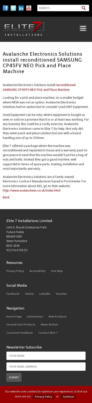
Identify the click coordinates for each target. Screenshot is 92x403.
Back (6, 197)
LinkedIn (44, 293)
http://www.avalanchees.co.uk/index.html (31, 190)
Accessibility (37, 271)
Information (35, 316)
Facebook (12, 293)
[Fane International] (23, 34)
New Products (58, 316)
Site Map (57, 271)
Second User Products (20, 324)
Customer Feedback (19, 332)
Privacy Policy (15, 271)
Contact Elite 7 (48, 332)
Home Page (14, 316)
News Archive (49, 324)
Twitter (29, 293)
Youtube (61, 293)
